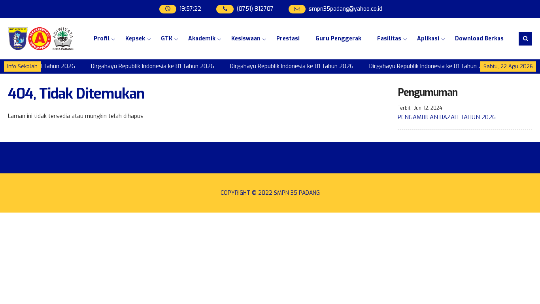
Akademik (201, 38)
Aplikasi (428, 38)
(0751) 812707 (255, 9)
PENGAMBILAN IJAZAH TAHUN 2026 (447, 117)
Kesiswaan (246, 38)
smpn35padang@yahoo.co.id (345, 9)
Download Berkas (479, 38)
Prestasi (288, 38)
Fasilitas (389, 38)
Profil (102, 38)
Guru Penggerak (338, 38)
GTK (166, 38)
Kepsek (135, 38)
